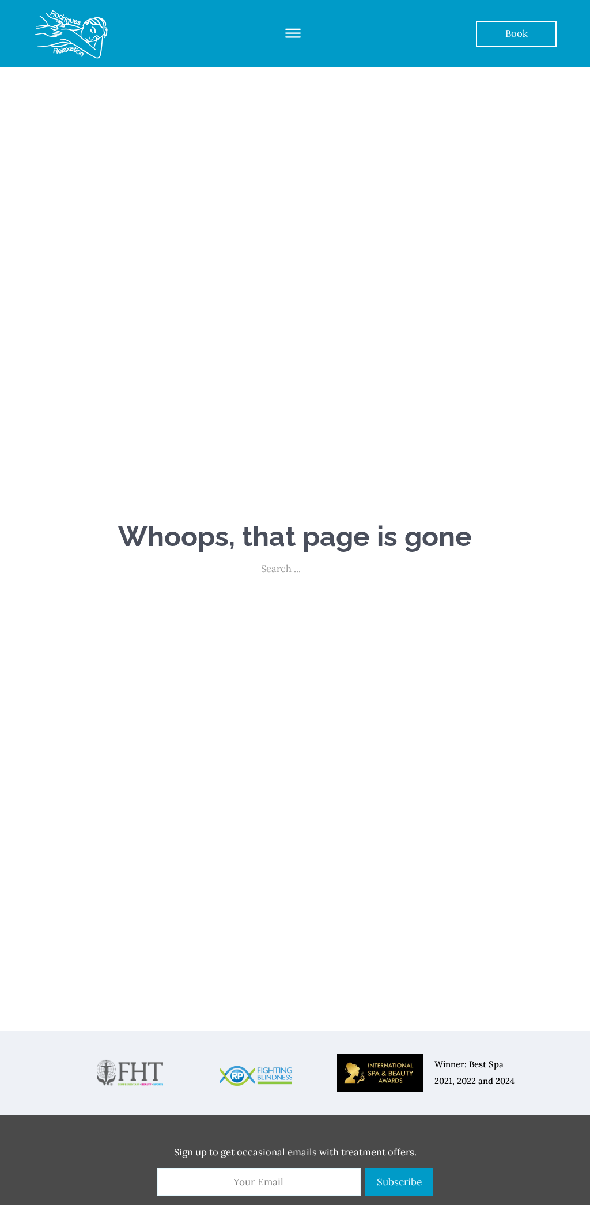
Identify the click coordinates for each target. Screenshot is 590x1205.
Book (516, 33)
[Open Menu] (293, 33)
